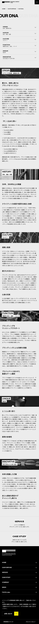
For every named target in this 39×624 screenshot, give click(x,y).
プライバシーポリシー (31, 621)
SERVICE (5, 572)
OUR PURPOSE (12, 8)
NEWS (4, 587)
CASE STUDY (6, 577)
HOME (3, 8)
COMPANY (5, 582)
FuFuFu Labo (6, 592)
